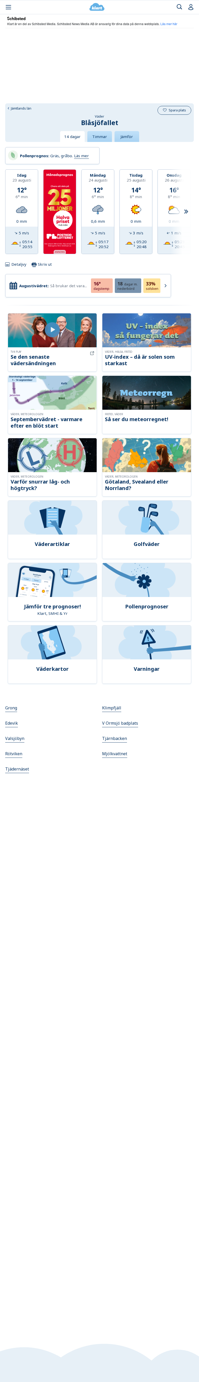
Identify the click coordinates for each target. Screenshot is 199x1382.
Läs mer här (168, 23)
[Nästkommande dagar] (186, 211)
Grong (11, 708)
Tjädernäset (17, 769)
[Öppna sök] (179, 7)
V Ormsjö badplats (120, 723)
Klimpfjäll (111, 708)
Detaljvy (18, 264)
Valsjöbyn (14, 738)
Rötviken (13, 754)
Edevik (11, 723)
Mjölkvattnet (114, 754)
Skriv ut (44, 264)
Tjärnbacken (114, 738)
